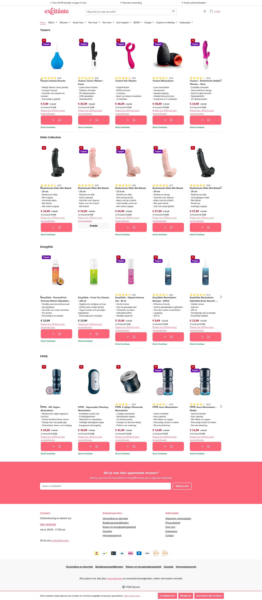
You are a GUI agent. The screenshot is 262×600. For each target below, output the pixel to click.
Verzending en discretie (115, 518)
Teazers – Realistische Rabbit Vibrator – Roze (205, 82)
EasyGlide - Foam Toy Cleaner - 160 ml (93, 299)
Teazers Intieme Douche (53, 81)
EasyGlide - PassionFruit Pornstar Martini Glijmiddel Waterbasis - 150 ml (54, 299)
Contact (169, 535)
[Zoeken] (173, 12)
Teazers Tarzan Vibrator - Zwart (91, 82)
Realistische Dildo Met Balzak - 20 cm (168, 189)
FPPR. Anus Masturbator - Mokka (203, 408)
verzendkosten (115, 578)
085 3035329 (48, 524)
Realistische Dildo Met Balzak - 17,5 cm (130, 189)
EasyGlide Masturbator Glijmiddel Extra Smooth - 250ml (203, 299)
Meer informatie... (132, 596)
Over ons (170, 527)
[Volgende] (221, 80)
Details (94, 225)
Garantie (107, 531)
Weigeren (185, 595)
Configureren (167, 595)
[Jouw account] (205, 12)
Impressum (171, 531)
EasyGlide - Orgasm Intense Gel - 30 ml (129, 299)
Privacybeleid (172, 523)
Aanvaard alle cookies (209, 595)
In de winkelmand (56, 120)
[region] (131, 80)
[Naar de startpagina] (57, 11)
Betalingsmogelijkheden (116, 523)
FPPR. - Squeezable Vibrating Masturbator (93, 408)
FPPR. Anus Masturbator (165, 407)
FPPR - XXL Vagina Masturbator (50, 408)
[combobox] (128, 12)
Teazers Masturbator (163, 81)
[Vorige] (41, 80)
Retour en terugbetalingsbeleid (119, 527)
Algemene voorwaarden (178, 518)
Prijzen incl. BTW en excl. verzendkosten (53, 112)
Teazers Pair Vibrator (125, 81)
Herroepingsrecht (112, 535)
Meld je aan (182, 486)
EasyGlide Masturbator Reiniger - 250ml (164, 299)
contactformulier (59, 540)
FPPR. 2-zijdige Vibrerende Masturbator (129, 408)
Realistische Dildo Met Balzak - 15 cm (56, 189)
